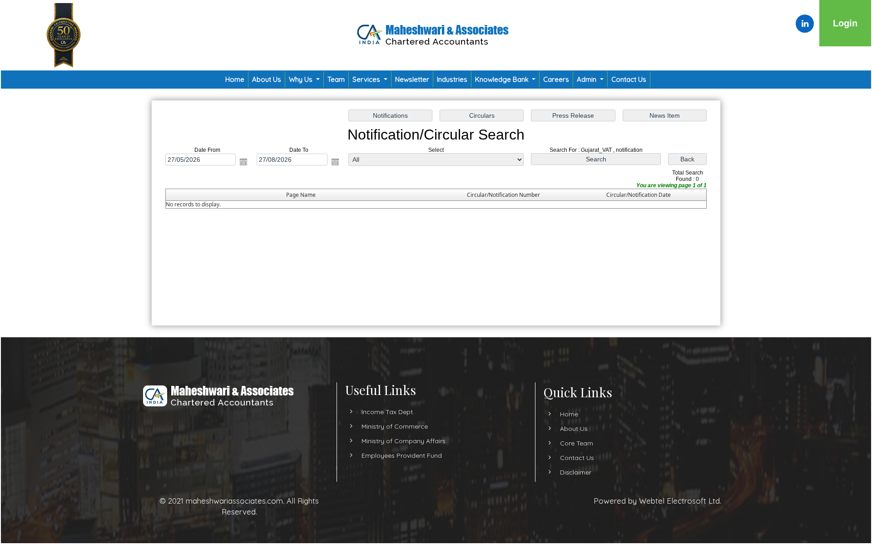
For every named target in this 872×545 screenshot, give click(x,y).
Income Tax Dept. (388, 412)
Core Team (576, 443)
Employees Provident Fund (402, 455)
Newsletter (412, 79)
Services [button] (367, 79)
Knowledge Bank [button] (502, 79)
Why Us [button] (301, 79)
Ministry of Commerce (395, 426)
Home (234, 79)
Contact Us (628, 79)
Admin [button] (587, 79)
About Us (266, 79)
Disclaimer (575, 472)
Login (845, 23)
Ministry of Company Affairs (404, 441)
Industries (452, 79)
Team (336, 79)
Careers (556, 79)
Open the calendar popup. (243, 162)
